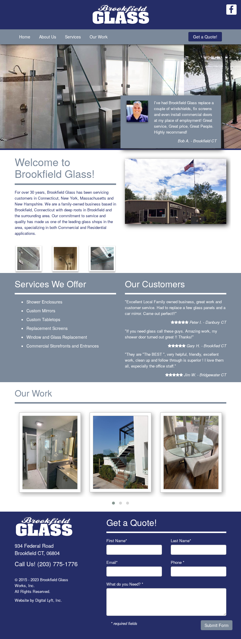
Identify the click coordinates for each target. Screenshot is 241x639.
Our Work (99, 37)
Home (24, 37)
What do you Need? (124, 584)
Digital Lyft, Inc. (48, 600)
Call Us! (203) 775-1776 (46, 563)
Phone (177, 562)
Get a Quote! (205, 37)
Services (73, 37)
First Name (116, 540)
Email (112, 562)
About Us (47, 37)
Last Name (181, 540)
